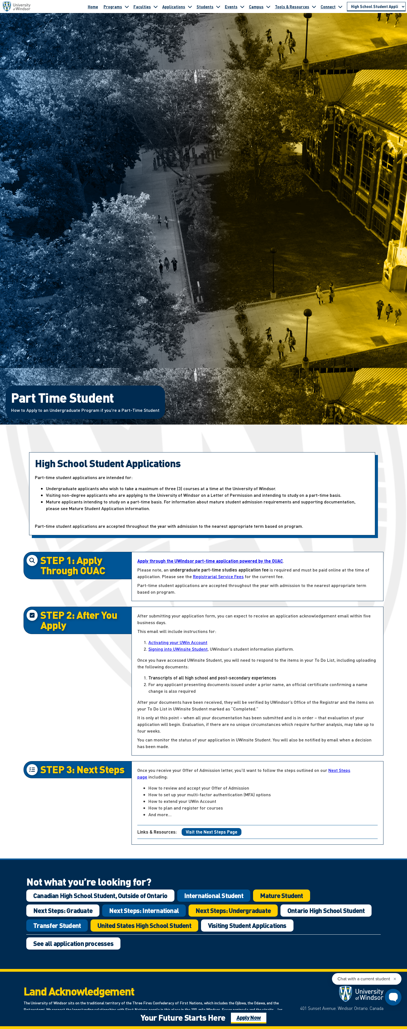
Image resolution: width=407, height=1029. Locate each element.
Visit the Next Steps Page (211, 832)
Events (231, 6)
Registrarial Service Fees (218, 576)
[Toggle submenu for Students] (218, 6)
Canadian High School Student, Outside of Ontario (100, 895)
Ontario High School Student (326, 910)
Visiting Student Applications (247, 925)
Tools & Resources (292, 6)
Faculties (142, 6)
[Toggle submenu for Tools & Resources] (313, 6)
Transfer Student (57, 925)
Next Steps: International (144, 910)
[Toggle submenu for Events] (242, 6)
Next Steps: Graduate (62, 910)
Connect (328, 6)
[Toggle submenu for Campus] (268, 6)
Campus (256, 6)
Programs (113, 6)
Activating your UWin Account (177, 642)
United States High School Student (144, 925)
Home (93, 6)
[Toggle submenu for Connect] (340, 6)
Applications (173, 6)
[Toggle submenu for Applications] (189, 6)
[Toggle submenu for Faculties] (155, 6)
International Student (213, 895)
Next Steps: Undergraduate (233, 910)
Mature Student (281, 895)
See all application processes (73, 943)
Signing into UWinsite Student (178, 649)
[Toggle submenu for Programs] (126, 6)
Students (205, 6)
